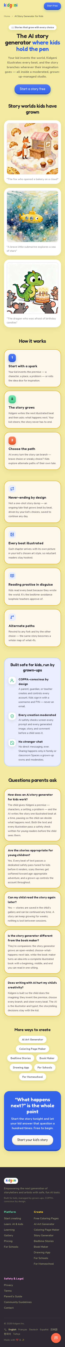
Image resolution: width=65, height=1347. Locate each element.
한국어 (7, 1333)
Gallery (8, 1235)
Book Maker (47, 1058)
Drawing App (21, 1067)
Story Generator (44, 1235)
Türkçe (16, 1333)
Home (7, 16)
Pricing (8, 1241)
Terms (8, 1291)
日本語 (54, 1329)
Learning (9, 1230)
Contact (9, 1308)
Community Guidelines (18, 1302)
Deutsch (33, 1329)
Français (22, 1329)
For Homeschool (32, 1076)
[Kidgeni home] (10, 5)
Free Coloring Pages (46, 1218)
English (12, 1329)
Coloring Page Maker (32, 1048)
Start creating (12, 1218)
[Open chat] (56, 1338)
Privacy (8, 1285)
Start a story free (32, 89)
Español (44, 1329)
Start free (52, 5)
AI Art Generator (32, 1039)
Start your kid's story (32, 1140)
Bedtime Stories (20, 1058)
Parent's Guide (13, 1296)
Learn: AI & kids (13, 1224)
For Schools (45, 1067)
